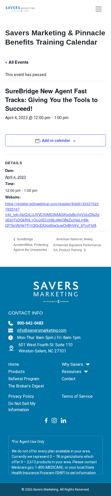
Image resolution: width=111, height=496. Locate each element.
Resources (71, 371)
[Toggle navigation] (99, 9)
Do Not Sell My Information (22, 406)
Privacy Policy (21, 396)
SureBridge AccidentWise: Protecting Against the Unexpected (30, 244)
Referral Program (23, 378)
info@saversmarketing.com (41, 330)
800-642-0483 (30, 323)
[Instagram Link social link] (54, 420)
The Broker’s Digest (26, 386)
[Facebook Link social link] (46, 420)
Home (13, 364)
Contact (68, 378)
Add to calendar (56, 140)
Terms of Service (77, 396)
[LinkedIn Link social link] (63, 420)
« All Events (16, 62)
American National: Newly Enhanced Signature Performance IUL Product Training (77, 244)
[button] (87, 364)
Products (16, 371)
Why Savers (72, 364)
